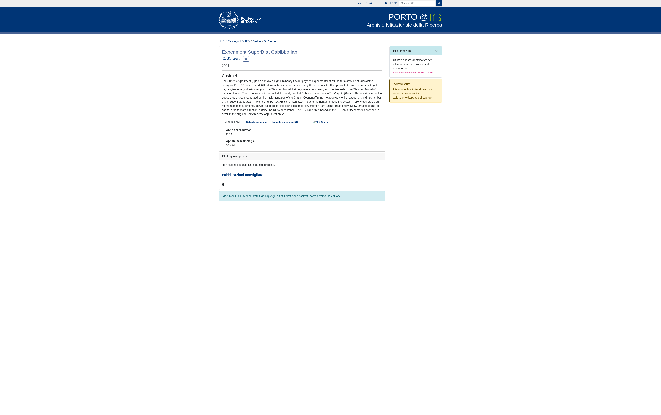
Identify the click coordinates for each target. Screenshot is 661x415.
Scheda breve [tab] (233, 121)
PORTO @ (404, 20)
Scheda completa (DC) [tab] (285, 122)
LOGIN (394, 3)
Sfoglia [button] (369, 3)
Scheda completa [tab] (256, 122)
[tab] (306, 122)
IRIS (221, 41)
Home (359, 3)
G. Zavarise (231, 59)
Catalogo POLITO (239, 41)
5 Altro (257, 41)
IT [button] (379, 3)
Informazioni (403, 50)
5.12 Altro (270, 41)
